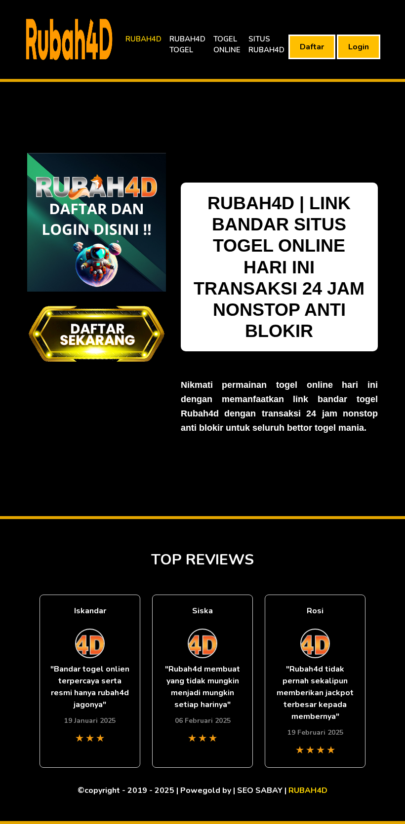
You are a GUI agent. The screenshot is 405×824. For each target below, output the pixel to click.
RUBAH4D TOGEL (187, 44)
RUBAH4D (143, 39)
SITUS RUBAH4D (266, 44)
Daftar (312, 46)
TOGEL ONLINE (227, 44)
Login (358, 46)
